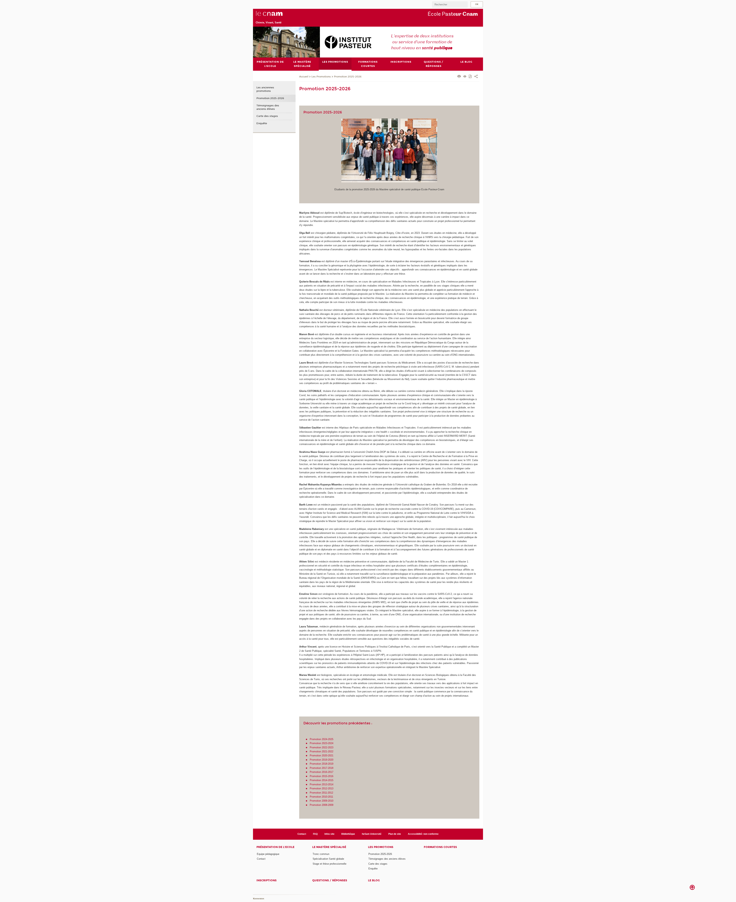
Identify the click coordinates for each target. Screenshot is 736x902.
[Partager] (476, 77)
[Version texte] (465, 77)
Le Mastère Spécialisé (329, 847)
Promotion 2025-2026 (347, 76)
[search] (450, 4)
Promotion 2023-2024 (321, 743)
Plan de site (394, 834)
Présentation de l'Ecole (275, 847)
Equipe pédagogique (268, 854)
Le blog (374, 880)
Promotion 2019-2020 (321, 759)
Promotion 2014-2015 (321, 780)
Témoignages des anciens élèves (267, 107)
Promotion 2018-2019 (321, 763)
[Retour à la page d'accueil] (276, 16)
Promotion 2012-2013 (321, 788)
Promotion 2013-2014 (321, 784)
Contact (301, 834)
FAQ (315, 834)
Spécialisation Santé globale (328, 858)
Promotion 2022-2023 (321, 747)
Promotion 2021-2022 (321, 751)
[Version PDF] (470, 77)
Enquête (261, 123)
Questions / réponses (329, 880)
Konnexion (258, 898)
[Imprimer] (459, 77)
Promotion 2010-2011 (321, 796)
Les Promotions (321, 76)
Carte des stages (267, 116)
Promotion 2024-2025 (321, 739)
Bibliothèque (348, 834)
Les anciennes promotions (265, 89)
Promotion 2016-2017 (321, 772)
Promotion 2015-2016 (321, 776)
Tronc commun (321, 854)
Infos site (329, 834)
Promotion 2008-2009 (321, 805)
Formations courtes (440, 847)
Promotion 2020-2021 (321, 755)
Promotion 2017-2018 (321, 768)
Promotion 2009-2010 (321, 800)
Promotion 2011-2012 (321, 792)
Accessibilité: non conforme (423, 834)
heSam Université (371, 834)
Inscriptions (266, 880)
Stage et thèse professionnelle (329, 863)
